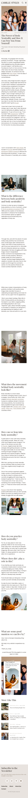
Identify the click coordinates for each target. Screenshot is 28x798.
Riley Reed (5, 51)
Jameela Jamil (17, 406)
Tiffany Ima (9, 408)
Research (4, 490)
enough (16, 103)
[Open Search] (22, 2)
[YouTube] (21, 781)
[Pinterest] (16, 781)
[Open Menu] (25, 2)
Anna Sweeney (17, 408)
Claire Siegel (19, 147)
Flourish (10, 149)
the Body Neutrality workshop (14, 399)
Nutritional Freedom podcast (9, 151)
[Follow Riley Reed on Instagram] (9, 51)
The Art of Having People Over (17, 707)
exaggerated (14, 114)
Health (12, 713)
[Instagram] (11, 781)
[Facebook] (7, 781)
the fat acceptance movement (11, 209)
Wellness (4, 32)
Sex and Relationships (16, 733)
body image (13, 73)
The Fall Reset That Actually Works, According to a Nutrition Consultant (18, 717)
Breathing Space (14, 705)
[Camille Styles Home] (10, 3)
